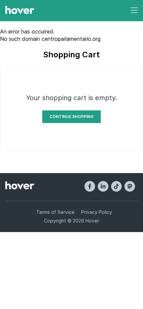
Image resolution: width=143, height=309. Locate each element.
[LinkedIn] (103, 186)
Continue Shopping (71, 116)
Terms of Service (55, 212)
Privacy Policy (96, 212)
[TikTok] (116, 186)
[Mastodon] (129, 186)
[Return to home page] (20, 10)
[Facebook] (89, 186)
